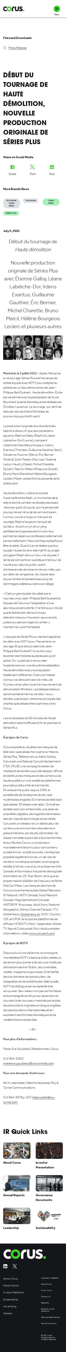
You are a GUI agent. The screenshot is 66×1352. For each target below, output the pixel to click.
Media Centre (11, 1285)
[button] (57, 9)
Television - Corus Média (11, 203)
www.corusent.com (42, 933)
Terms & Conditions (49, 1324)
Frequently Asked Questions (47, 1310)
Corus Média (51, 202)
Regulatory (45, 1303)
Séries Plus (11, 213)
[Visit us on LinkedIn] (5, 1267)
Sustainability (10, 1299)
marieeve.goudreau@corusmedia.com (28, 1063)
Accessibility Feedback (50, 1278)
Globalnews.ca (30, 914)
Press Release (17, 48)
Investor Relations (13, 1292)
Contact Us (45, 1297)
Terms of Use (46, 1284)
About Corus (10, 1278)
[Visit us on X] (15, 1267)
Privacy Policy (46, 1291)
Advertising (10, 1306)
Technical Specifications (50, 1317)
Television (31, 201)
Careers (7, 1313)
